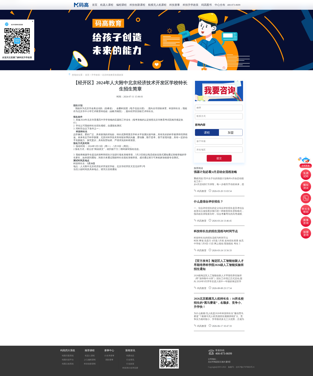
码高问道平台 (68, 360)
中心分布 (220, 4)
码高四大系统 (67, 350)
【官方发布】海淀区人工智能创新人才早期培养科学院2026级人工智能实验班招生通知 (219, 265)
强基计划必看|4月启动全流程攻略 (215, 172)
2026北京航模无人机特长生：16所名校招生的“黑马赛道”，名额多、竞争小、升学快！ (219, 302)
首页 (94, 4)
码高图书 (206, 4)
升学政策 (95, 75)
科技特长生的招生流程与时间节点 (216, 231)
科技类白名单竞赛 (130, 368)
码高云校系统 (68, 364)
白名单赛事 (109, 355)
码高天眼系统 (68, 355)
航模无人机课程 (157, 4)
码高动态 (130, 355)
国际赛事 (109, 360)
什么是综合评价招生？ (208, 201)
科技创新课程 (137, 4)
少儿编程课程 (90, 360)
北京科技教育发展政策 (112, 75)
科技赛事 (174, 4)
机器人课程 (106, 4)
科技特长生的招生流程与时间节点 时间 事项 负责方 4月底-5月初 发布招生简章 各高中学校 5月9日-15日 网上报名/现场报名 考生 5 (219, 241)
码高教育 (201, 191)
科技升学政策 (190, 4)
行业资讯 (130, 360)
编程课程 (121, 4)
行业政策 (130, 364)
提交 (219, 158)
